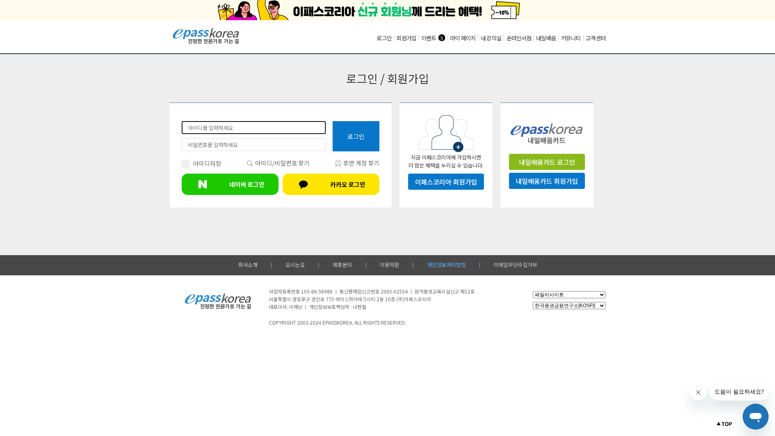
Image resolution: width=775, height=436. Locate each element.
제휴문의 (342, 264)
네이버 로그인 (246, 184)
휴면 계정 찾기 (360, 163)
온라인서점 (519, 38)
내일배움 (546, 38)
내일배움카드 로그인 (547, 162)
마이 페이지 (463, 38)
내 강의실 (491, 38)
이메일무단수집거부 (515, 264)
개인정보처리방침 (446, 264)
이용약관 (389, 264)
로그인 (384, 38)
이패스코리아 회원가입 (446, 182)
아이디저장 (207, 163)
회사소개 (248, 264)
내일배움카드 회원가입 (547, 181)
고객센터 (595, 38)
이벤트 (428, 38)
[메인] (206, 42)
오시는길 (295, 264)
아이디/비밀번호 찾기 (282, 163)
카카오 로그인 (347, 184)
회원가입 (406, 38)
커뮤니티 (571, 38)
